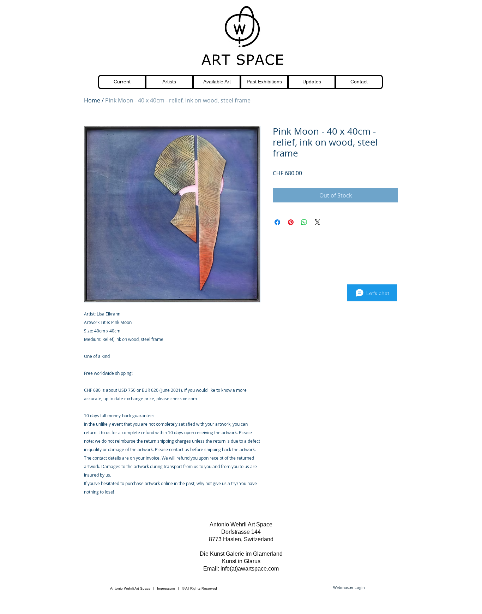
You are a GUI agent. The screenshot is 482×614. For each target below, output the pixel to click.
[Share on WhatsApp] (304, 222)
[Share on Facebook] (277, 222)
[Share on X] (317, 222)
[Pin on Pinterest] (291, 222)
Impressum (166, 588)
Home (92, 100)
